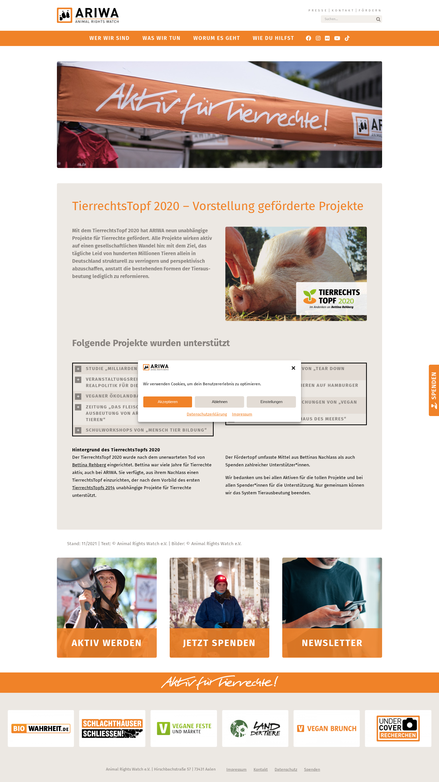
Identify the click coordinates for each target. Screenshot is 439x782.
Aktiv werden (107, 643)
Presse (318, 10)
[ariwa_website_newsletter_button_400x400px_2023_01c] (332, 560)
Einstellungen (271, 402)
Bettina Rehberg (89, 465)
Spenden (312, 769)
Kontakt (343, 10)
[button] (293, 368)
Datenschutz (286, 769)
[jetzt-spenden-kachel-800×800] (220, 560)
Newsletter (332, 643)
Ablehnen (219, 402)
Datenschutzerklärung (207, 414)
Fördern (370, 10)
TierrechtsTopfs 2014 (93, 487)
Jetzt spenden (219, 643)
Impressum (242, 414)
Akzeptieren (168, 402)
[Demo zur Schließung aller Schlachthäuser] (107, 560)
